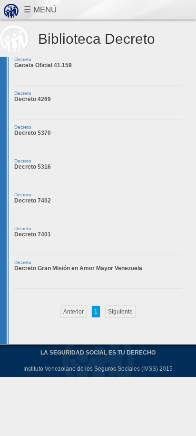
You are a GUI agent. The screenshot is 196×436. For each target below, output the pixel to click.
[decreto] (73, 311)
